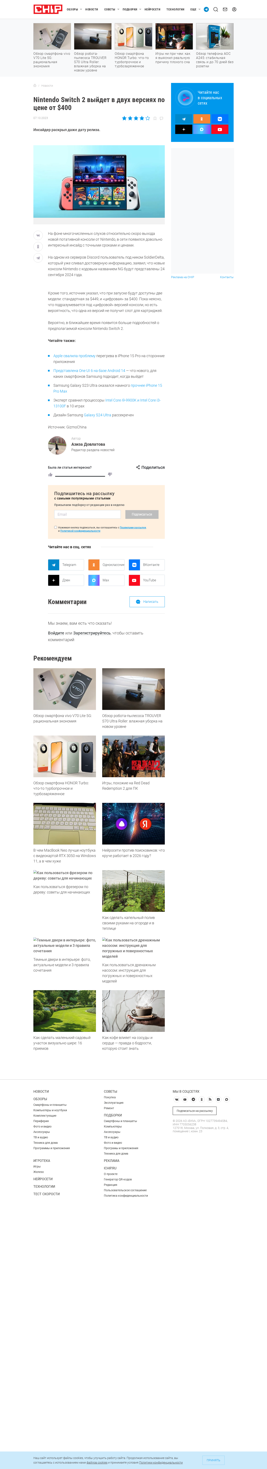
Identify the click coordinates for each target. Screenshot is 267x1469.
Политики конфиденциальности (161, 1462)
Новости (91, 9)
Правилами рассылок (133, 527)
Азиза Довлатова (88, 444)
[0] (110, 474)
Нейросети (152, 9)
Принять (213, 1460)
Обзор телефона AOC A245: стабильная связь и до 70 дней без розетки (214, 60)
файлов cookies (97, 1462)
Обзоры (72, 9)
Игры (37, 1166)
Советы (109, 9)
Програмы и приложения (121, 1148)
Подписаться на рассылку (195, 1110)
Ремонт (109, 1108)
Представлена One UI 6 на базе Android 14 (89, 370)
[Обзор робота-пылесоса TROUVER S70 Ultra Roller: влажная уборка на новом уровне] (133, 689)
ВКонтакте (151, 565)
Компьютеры (113, 1126)
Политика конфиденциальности (126, 1195)
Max (106, 580)
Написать (150, 602)
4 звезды (142, 118)
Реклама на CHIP (182, 277)
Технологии (175, 9)
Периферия (41, 1121)
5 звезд (147, 118)
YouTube (149, 580)
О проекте (110, 1174)
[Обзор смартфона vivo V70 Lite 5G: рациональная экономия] (64, 689)
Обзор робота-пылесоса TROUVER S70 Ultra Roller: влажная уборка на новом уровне (90, 62)
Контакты (227, 277)
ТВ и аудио (40, 1137)
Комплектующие (44, 1115)
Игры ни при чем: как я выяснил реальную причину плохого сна (172, 58)
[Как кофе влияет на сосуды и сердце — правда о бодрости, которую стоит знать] (133, 1011)
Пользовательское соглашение (125, 1190)
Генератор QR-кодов (118, 1179)
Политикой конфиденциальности (80, 530)
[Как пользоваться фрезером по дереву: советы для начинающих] (64, 875)
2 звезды (130, 118)
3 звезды (136, 118)
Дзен (66, 580)
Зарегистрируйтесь (92, 633)
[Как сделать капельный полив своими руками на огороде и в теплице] (133, 891)
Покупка (110, 1097)
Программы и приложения (51, 1148)
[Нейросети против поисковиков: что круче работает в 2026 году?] (133, 824)
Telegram (69, 565)
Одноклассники (113, 565)
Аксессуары (41, 1132)
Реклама (111, 1161)
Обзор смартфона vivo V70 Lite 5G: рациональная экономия (51, 60)
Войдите (56, 633)
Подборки (130, 9)
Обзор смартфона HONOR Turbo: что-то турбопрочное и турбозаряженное (132, 60)
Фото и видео (42, 1126)
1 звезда (124, 118)
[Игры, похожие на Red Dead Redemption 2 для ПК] (133, 756)
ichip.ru (110, 1168)
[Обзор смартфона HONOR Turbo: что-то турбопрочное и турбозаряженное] (64, 756)
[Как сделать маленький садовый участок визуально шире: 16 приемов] (64, 1011)
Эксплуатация (113, 1102)
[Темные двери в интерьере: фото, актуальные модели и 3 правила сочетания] (64, 945)
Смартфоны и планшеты (50, 1104)
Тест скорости (46, 1194)
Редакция (110, 1184)
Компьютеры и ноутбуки (50, 1110)
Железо (38, 1172)
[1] (50, 474)
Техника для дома (45, 1142)
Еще (193, 9)
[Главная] (34, 85)
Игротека (41, 1161)
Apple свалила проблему (74, 356)
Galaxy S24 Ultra (97, 415)
